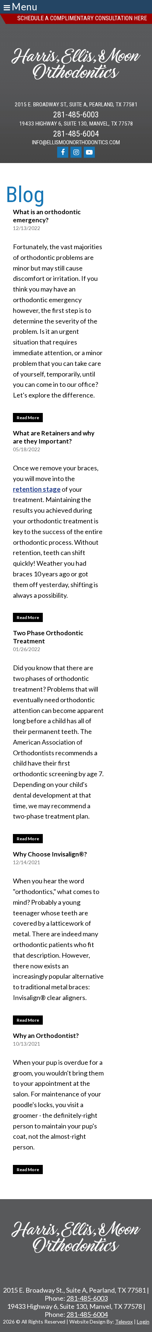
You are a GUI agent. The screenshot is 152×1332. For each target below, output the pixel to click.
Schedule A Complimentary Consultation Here (82, 18)
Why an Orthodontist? (46, 1035)
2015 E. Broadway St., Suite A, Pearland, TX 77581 (76, 104)
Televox (124, 1321)
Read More (26, 416)
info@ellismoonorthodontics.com (76, 142)
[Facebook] (62, 152)
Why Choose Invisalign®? (50, 854)
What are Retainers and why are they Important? (53, 437)
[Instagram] (76, 152)
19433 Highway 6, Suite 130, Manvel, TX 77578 (76, 124)
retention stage (37, 489)
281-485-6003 (76, 114)
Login (143, 1321)
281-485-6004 (76, 134)
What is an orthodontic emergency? (47, 216)
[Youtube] (89, 152)
